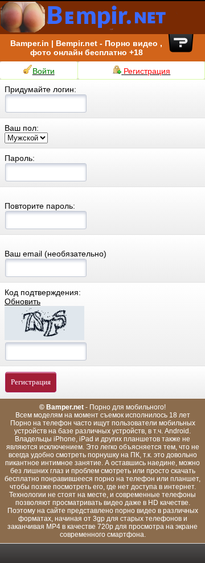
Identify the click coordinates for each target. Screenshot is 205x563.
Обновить (22, 301)
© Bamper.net (61, 407)
